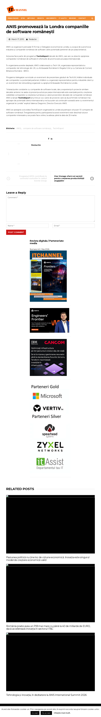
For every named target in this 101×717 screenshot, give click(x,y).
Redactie (33, 39)
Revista (40, 18)
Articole (31, 18)
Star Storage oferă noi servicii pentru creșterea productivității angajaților (69, 178)
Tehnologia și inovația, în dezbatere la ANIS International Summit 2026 (46, 694)
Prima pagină (13, 18)
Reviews (72, 18)
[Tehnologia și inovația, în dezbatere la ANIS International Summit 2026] (50, 662)
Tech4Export (58, 128)
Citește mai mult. (62, 713)
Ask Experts (51, 18)
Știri (23, 18)
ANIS (19, 128)
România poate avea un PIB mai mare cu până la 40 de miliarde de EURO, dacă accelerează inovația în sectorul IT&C (48, 627)
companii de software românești (37, 128)
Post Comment (16, 232)
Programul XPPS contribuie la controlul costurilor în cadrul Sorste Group (33, 178)
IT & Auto (62, 18)
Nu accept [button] (46, 713)
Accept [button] (35, 713)
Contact (82, 18)
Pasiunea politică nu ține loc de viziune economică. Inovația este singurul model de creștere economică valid (47, 559)
